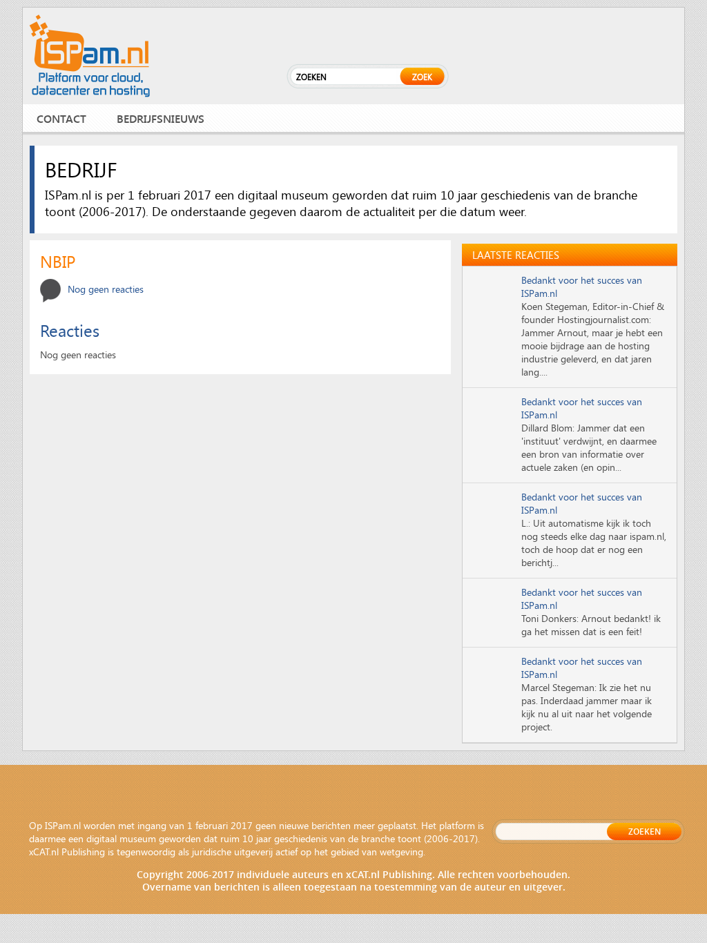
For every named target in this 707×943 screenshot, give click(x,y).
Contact (61, 118)
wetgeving (401, 851)
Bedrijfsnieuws (160, 118)
